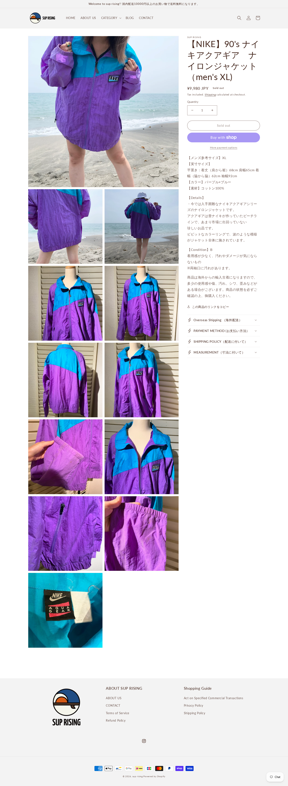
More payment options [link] (223, 147)
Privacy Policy (193, 705)
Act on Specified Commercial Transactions (213, 698)
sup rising (137, 776)
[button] (111, 18)
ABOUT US (113, 698)
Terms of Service (117, 713)
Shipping (210, 94)
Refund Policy (115, 720)
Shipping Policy (194, 713)
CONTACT (113, 705)
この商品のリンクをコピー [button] (210, 306)
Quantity (192, 101)
